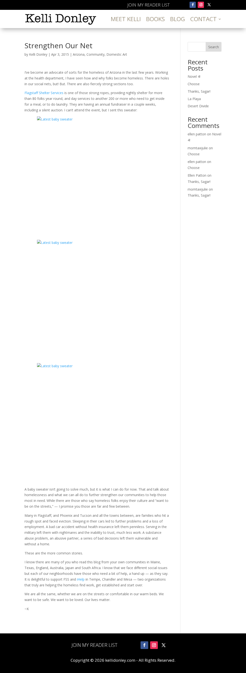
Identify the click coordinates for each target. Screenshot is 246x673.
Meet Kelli (126, 19)
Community (95, 54)
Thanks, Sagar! (199, 91)
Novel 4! (194, 76)
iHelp (81, 579)
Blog (177, 19)
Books (155, 19)
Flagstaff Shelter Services (44, 92)
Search (213, 47)
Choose (194, 84)
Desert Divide (198, 106)
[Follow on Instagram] (201, 5)
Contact (203, 19)
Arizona (79, 54)
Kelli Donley (38, 54)
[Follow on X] (209, 5)
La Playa (194, 98)
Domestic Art (116, 54)
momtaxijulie (198, 148)
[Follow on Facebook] (193, 5)
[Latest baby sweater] (97, 176)
